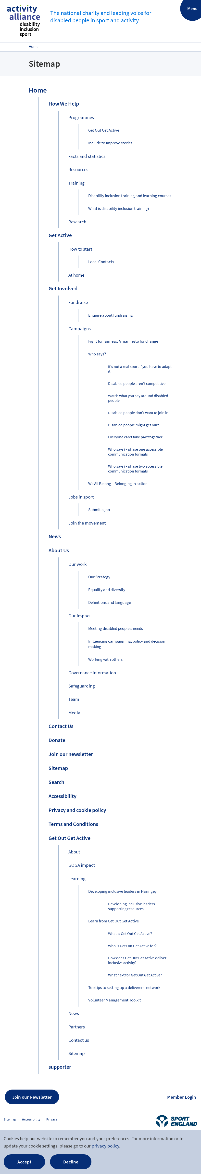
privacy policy (105, 1146)
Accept (24, 1162)
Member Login (181, 1097)
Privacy (51, 1119)
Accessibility (31, 1119)
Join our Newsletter (32, 1097)
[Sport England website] (176, 1121)
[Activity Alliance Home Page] (23, 21)
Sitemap (10, 1119)
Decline (70, 1162)
